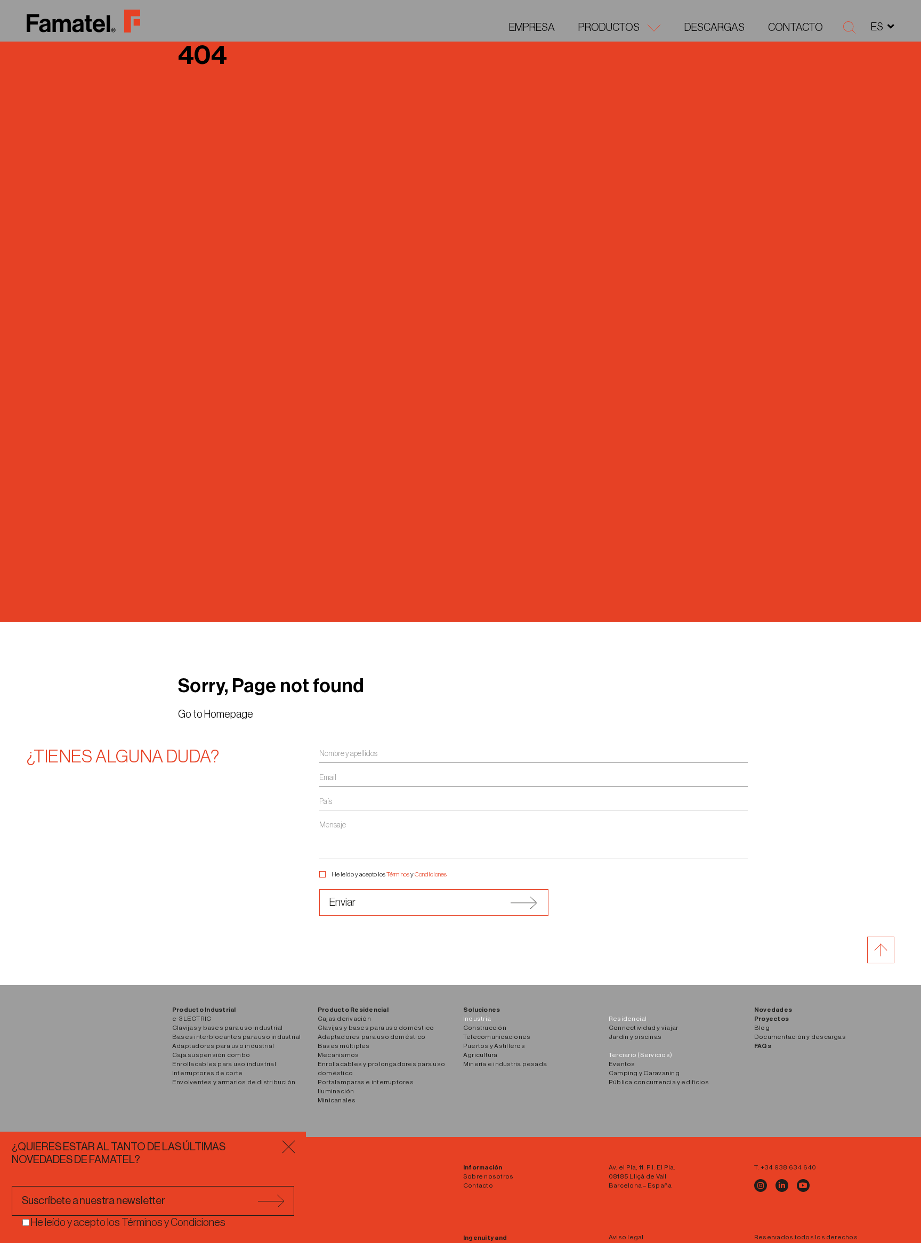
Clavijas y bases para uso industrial (227, 1028)
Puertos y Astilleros (494, 1046)
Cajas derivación (344, 1018)
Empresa (532, 27)
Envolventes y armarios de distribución (233, 1082)
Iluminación (336, 1091)
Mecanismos (338, 1055)
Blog (762, 1028)
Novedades (773, 1009)
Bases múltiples (344, 1046)
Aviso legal (626, 1237)
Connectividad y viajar (643, 1028)
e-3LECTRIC (191, 1018)
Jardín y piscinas (635, 1037)
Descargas (714, 27)
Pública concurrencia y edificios (659, 1082)
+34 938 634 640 (789, 1167)
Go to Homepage (215, 714)
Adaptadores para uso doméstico (371, 1037)
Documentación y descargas (800, 1037)
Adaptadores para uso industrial (223, 1046)
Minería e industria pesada (505, 1064)
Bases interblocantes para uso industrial (236, 1037)
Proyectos (771, 1018)
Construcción (484, 1028)
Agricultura (480, 1055)
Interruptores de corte (207, 1073)
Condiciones (431, 874)
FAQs (762, 1046)
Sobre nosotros (488, 1176)
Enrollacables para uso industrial (224, 1064)
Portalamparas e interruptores (366, 1082)
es (877, 27)
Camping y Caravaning (644, 1073)
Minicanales (337, 1100)
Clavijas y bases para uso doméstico (376, 1028)
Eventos (622, 1064)
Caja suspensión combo (211, 1055)
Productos (609, 27)
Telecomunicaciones (496, 1037)
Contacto (795, 27)
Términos (397, 874)
